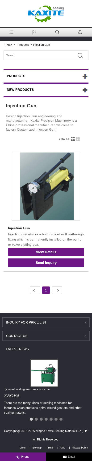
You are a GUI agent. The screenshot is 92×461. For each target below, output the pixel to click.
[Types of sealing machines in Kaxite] (44, 372)
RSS (50, 447)
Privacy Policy (80, 447)
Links (23, 447)
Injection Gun (19, 228)
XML (62, 447)
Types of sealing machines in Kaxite (27, 389)
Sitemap (37, 447)
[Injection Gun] (46, 187)
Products (23, 44)
